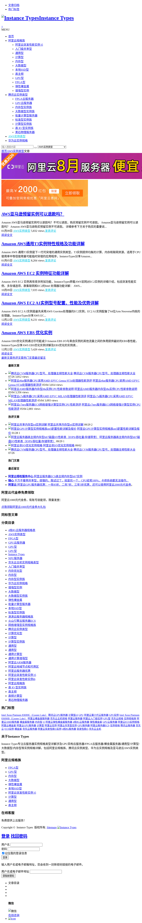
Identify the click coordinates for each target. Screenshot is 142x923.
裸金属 (18, 729)
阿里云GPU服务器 (26, 725)
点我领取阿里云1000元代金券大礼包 (23, 506)
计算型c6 (73, 715)
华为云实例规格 (18, 140)
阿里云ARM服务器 (19, 662)
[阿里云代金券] (44, 205)
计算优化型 (15, 633)
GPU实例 (114, 715)
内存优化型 (15, 570)
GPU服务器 (84, 725)
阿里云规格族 (16, 40)
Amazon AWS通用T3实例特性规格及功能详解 (43, 244)
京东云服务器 (30, 729)
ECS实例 (9, 729)
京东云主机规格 (58, 718)
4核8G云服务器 (81, 722)
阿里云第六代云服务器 (96, 715)
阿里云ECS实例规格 (128, 722)
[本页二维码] (12, 918)
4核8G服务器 (69, 729)
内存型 (19, 61)
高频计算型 (15, 695)
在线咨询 (13, 915)
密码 (4, 848)
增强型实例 (22, 90)
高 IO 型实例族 (24, 128)
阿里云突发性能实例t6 (21, 679)
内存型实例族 (23, 107)
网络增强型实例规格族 (22, 624)
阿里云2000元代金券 (118, 484)
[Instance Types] (66, 827)
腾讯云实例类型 (18, 94)
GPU (81, 715)
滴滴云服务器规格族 (20, 616)
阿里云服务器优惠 (19, 670)
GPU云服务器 (23, 103)
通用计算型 (15, 654)
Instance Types (16, 554)
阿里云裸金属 (8, 725)
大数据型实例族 (25, 111)
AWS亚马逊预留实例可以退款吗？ (32, 214)
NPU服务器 (15, 558)
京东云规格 (117, 718)
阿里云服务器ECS (99, 725)
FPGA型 (20, 82)
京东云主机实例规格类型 (23, 562)
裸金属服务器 (27, 722)
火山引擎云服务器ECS (22, 620)
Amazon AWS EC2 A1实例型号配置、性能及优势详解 (50, 303)
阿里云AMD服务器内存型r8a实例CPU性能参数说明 (105, 389)
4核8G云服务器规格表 (21, 530)
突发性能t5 (82, 729)
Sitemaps (52, 827)
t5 (44, 722)
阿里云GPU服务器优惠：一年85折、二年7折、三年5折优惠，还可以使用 (57, 484)
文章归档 (13, 5)
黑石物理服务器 (25, 132)
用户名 (5, 844)
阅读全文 (6, 235)
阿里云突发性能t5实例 (49, 729)
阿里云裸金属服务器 (39, 718)
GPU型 (19, 78)
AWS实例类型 (16, 136)
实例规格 (115, 725)
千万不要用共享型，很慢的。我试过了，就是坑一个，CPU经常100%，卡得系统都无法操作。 (68, 480)
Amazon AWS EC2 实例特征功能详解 (35, 273)
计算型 (19, 57)
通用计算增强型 (18, 658)
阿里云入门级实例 (93, 718)
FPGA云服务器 (24, 98)
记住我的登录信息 (16, 853)
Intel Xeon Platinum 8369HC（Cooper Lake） (24, 715)
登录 (5, 836)
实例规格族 (130, 718)
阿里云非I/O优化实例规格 (58, 445)
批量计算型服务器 (26, 115)
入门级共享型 (23, 48)
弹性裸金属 (22, 86)
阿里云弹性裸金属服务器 (59, 722)
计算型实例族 (23, 123)
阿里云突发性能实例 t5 (29, 44)
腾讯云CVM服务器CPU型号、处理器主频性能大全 (104, 373)
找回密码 (19, 836)
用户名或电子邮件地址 (15, 871)
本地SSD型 (22, 69)
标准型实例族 (23, 119)
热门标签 (13, 9)
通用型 (19, 53)
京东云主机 (95, 729)
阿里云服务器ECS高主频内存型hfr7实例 (45, 476)
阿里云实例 (51, 725)
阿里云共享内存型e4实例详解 (65, 424)
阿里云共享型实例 (67, 725)
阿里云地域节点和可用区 (23, 666)
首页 (11, 36)
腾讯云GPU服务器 (58, 715)
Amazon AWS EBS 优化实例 (26, 332)
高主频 (19, 73)
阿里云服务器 (75, 718)
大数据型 (20, 65)
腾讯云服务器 (128, 725)
